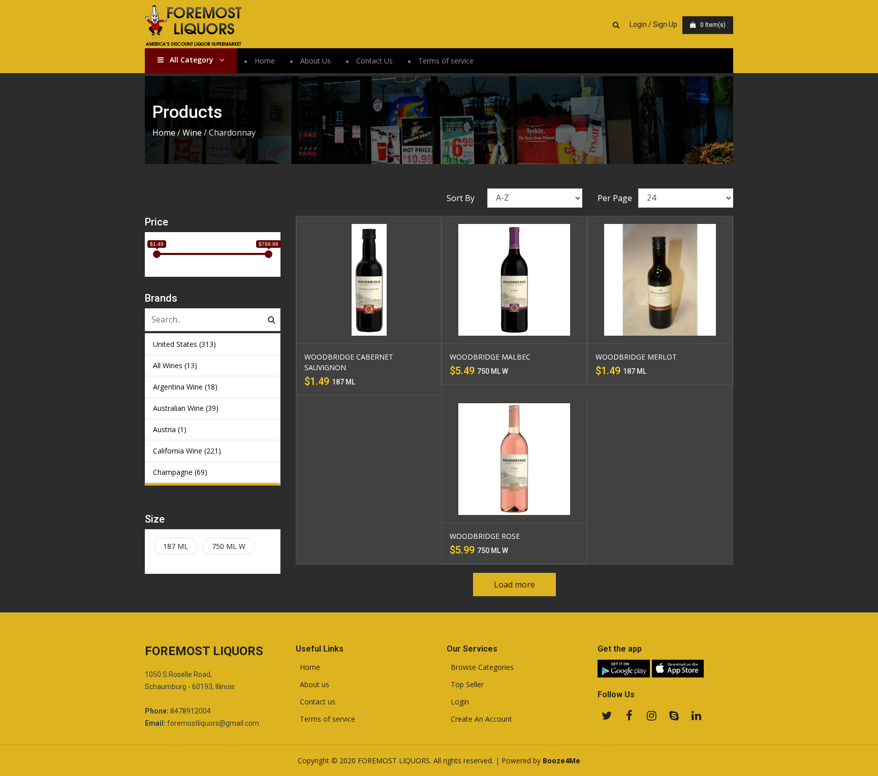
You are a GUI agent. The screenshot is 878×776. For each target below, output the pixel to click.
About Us (315, 61)
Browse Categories (480, 667)
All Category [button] (192, 59)
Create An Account (479, 719)
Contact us (315, 701)
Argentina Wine (185, 387)
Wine (192, 132)
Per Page (615, 198)
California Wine (187, 451)
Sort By (461, 198)
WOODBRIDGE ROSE (485, 536)
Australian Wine (185, 408)
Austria (169, 429)
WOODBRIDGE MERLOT (636, 357)
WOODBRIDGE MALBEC (490, 357)
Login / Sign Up (653, 24)
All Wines (175, 365)
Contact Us (374, 61)
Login (458, 701)
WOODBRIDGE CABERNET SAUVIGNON (348, 362)
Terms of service (446, 61)
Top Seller (465, 684)
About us (312, 684)
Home (265, 61)
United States (184, 344)
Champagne (180, 472)
